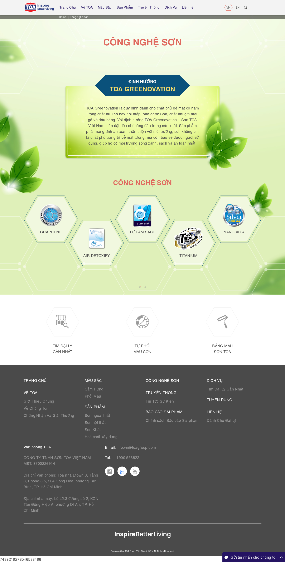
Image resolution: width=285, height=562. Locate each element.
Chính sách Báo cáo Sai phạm (172, 420)
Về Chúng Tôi (35, 408)
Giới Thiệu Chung (39, 401)
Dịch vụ (215, 380)
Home (62, 17)
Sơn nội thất (95, 422)
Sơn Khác (93, 429)
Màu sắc (93, 380)
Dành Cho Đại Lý (221, 420)
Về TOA (30, 392)
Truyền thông (161, 392)
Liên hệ (214, 411)
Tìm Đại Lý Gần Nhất (225, 389)
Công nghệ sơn (162, 380)
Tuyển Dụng (219, 399)
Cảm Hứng (94, 389)
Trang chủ (35, 380)
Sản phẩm (95, 406)
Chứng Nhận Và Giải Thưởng (49, 415)
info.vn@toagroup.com (136, 447)
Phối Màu (93, 396)
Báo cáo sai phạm (164, 411)
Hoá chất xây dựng (101, 436)
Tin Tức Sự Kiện (160, 401)
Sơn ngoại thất (97, 415)
